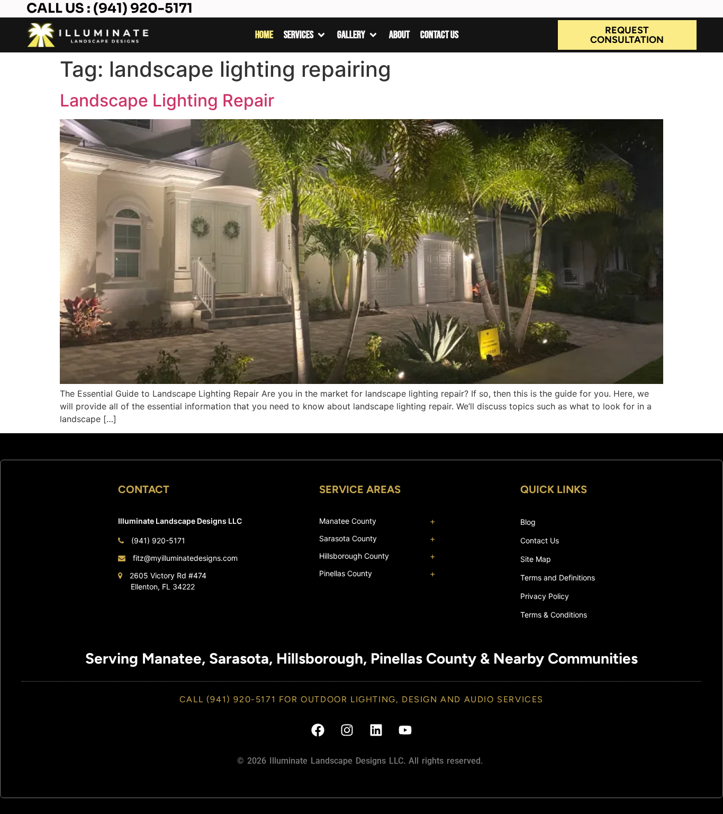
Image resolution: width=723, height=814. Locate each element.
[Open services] (321, 35)
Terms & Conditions (553, 614)
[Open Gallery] (373, 35)
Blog (528, 521)
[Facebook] (318, 730)
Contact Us (539, 540)
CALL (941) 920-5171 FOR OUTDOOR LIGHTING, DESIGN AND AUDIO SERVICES (361, 699)
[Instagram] (347, 730)
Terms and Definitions (557, 577)
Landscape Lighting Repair (167, 100)
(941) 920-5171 (158, 540)
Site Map (535, 558)
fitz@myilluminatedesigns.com (185, 557)
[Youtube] (405, 730)
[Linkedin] (376, 730)
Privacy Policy (544, 596)
